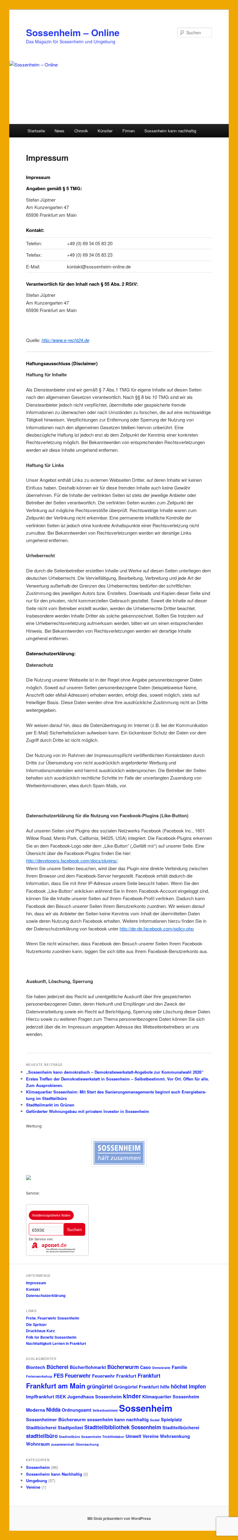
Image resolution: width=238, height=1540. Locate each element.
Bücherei (57, 1367)
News (59, 131)
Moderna (35, 1410)
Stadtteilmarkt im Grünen (50, 1105)
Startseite (36, 131)
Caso (145, 1367)
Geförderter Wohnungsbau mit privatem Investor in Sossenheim (87, 1111)
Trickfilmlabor (113, 1436)
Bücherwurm (123, 1367)
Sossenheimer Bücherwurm (56, 1419)
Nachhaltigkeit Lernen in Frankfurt (56, 1343)
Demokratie (161, 1367)
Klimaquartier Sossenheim (170, 1396)
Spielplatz (171, 1419)
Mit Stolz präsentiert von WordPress (119, 1518)
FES (59, 1375)
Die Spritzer (36, 1324)
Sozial (155, 1420)
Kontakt (33, 1289)
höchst (179, 1386)
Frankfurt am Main (56, 1386)
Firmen (128, 131)
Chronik (81, 131)
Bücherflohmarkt (88, 1367)
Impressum (36, 1282)
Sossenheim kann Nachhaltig (54, 1474)
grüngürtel (100, 1386)
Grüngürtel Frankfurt (136, 1387)
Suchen (74, 1229)
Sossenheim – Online (73, 32)
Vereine (151, 1436)
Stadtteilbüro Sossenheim (80, 1436)
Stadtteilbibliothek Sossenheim (122, 1427)
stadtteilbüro (42, 1435)
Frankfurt (149, 1375)
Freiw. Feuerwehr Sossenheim (52, 1318)
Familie (179, 1367)
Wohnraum (38, 1444)
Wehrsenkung (175, 1436)
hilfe (165, 1387)
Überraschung (87, 1444)
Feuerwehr (78, 1375)
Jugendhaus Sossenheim (94, 1396)
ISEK (60, 1396)
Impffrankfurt (40, 1396)
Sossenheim (145, 1407)
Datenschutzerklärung (45, 1295)
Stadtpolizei (70, 1427)
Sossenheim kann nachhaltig (170, 131)
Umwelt (133, 1436)
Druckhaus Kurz (40, 1330)
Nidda (53, 1409)
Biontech (35, 1367)
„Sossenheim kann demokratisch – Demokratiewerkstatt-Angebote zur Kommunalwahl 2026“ (115, 1072)
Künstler (105, 131)
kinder (132, 1396)
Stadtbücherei (41, 1427)
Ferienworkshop (39, 1376)
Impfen (197, 1386)
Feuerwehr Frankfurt (114, 1376)
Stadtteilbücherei (180, 1427)
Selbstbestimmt (105, 1410)
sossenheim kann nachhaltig (118, 1419)
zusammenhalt (62, 1444)
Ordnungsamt (76, 1410)
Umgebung (36, 1480)
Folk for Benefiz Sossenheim (51, 1337)
